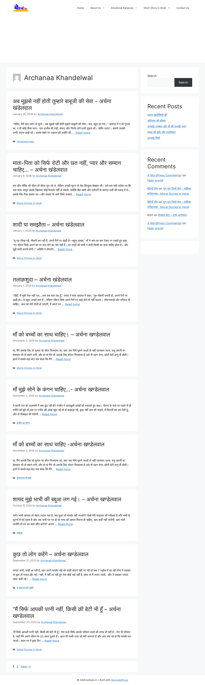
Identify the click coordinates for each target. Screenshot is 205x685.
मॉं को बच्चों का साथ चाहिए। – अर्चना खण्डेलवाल (61, 334)
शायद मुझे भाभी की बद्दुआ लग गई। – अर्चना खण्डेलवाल (67, 499)
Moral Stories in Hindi (29, 203)
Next (26, 666)
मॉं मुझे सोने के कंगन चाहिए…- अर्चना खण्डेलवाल (61, 389)
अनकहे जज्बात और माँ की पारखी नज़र (166, 126)
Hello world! (155, 180)
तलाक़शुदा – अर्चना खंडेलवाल (42, 279)
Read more (83, 132)
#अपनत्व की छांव (24, 477)
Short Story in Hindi (155, 7)
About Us (95, 7)
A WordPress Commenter (164, 175)
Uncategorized (25, 141)
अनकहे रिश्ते (153, 138)
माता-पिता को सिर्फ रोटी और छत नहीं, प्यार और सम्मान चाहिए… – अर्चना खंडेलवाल (67, 166)
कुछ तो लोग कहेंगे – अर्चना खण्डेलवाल (50, 554)
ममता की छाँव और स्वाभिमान (161, 132)
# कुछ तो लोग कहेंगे (25, 587)
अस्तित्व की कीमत (156, 120)
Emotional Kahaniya (122, 7)
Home (80, 7)
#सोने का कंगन (23, 422)
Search (152, 76)
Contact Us (182, 7)
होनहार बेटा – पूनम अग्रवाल (172, 215)
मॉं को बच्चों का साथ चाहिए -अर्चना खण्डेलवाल (58, 444)
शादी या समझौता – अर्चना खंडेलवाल (48, 224)
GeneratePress (119, 679)
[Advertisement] (102, 40)
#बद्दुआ (19, 532)
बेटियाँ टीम (152, 188)
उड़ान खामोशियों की (157, 115)
